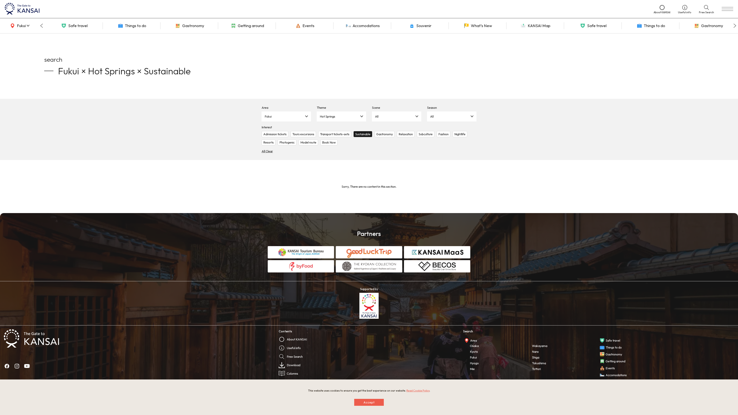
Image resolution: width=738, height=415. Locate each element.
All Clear (267, 151)
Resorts (268, 142)
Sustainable (363, 134)
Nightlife (459, 134)
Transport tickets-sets (334, 134)
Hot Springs (327, 116)
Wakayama (539, 346)
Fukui (268, 116)
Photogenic (287, 142)
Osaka (474, 346)
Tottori (536, 369)
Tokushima (539, 363)
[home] (325, 9)
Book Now (329, 142)
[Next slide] (735, 26)
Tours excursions (303, 134)
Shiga (535, 357)
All (376, 116)
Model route (308, 142)
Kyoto (474, 352)
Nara (535, 352)
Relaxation (406, 134)
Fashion (443, 134)
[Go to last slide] (41, 26)
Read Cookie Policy (418, 390)
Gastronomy (384, 134)
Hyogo (474, 363)
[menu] (727, 9)
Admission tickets (275, 134)
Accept (369, 402)
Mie (472, 369)
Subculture (426, 134)
